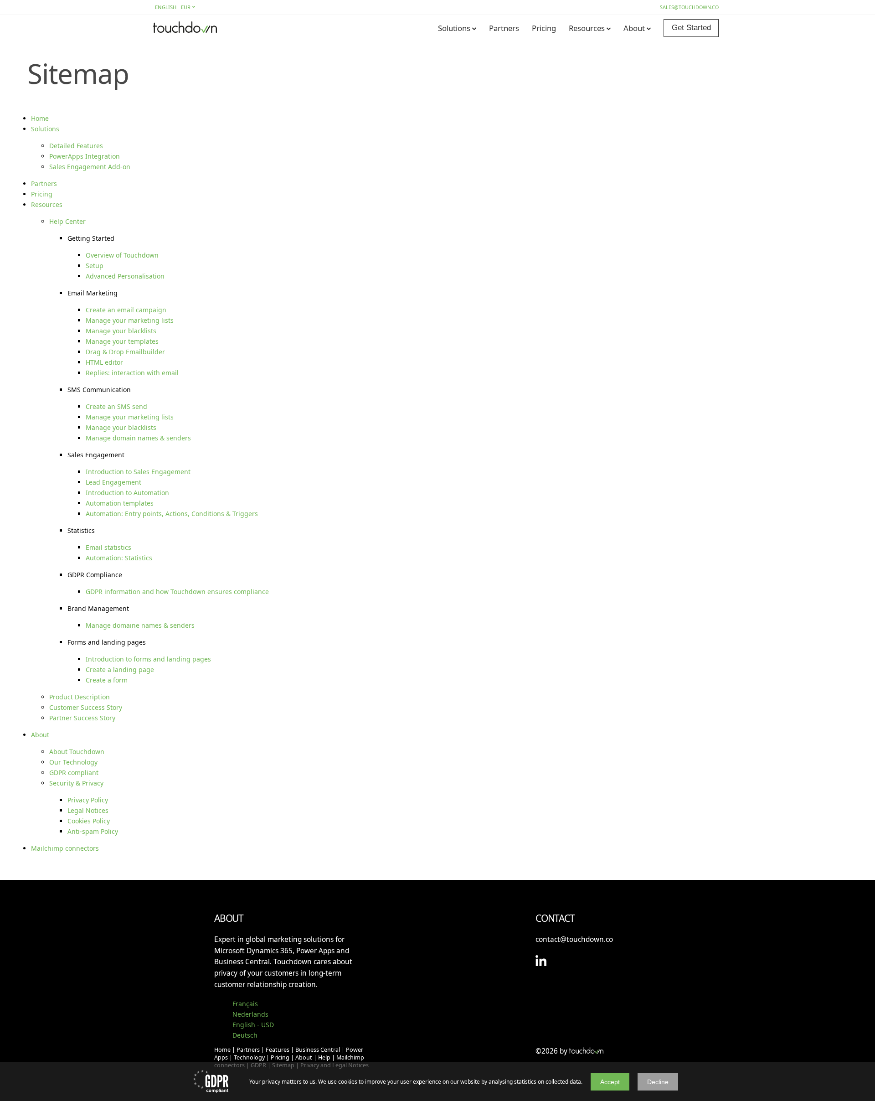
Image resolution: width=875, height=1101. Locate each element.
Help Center (67, 221)
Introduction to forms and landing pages (148, 659)
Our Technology (73, 762)
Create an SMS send (116, 406)
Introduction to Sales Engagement (138, 471)
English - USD (253, 1024)
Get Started (691, 27)
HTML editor (104, 362)
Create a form (107, 680)
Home (40, 118)
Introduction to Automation (127, 492)
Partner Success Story (82, 717)
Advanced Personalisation (125, 276)
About (634, 28)
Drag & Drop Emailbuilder (125, 351)
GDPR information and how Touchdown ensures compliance (177, 591)
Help (324, 1057)
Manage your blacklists (121, 330)
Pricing (544, 28)
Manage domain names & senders (138, 438)
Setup (94, 265)
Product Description (79, 697)
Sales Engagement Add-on (89, 166)
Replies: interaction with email (132, 372)
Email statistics (108, 547)
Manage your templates (122, 341)
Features (277, 1050)
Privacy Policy (87, 800)
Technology (249, 1057)
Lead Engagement (113, 482)
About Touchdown (76, 751)
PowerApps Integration (84, 156)
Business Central (317, 1050)
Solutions (454, 28)
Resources (587, 28)
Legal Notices (87, 810)
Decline (658, 1081)
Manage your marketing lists (130, 320)
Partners (504, 28)
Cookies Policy (88, 821)
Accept (610, 1081)
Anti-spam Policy (92, 831)
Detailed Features (76, 145)
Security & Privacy (76, 783)
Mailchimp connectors (65, 848)
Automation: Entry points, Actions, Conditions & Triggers (172, 513)
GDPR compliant (73, 772)
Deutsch (244, 1035)
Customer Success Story (85, 707)
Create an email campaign (126, 309)
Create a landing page (120, 669)
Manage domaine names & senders (140, 625)
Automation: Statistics (119, 557)
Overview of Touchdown (122, 255)
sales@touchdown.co (689, 7)
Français (245, 1003)
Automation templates (120, 503)
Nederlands (250, 1014)
